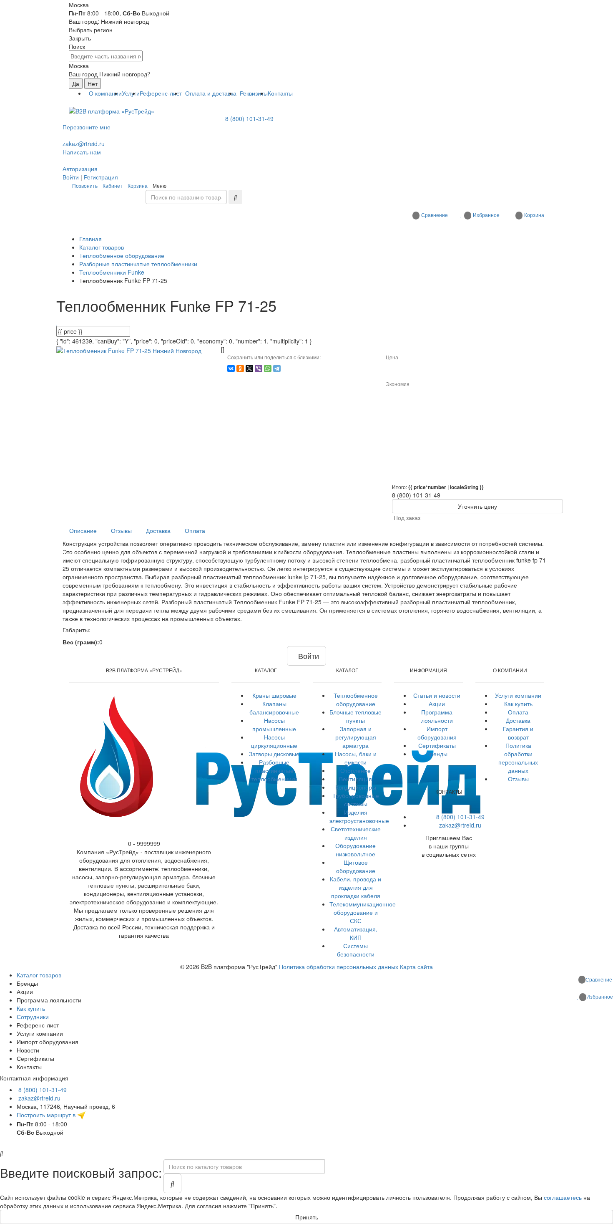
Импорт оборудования (437, 732)
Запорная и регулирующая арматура (355, 737)
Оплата (518, 712)
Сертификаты (437, 745)
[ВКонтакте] (231, 368)
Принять (306, 1217)
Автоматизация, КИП (355, 933)
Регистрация (101, 177)
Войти (71, 177)
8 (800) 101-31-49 (249, 118)
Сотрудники (33, 1016)
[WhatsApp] (267, 368)
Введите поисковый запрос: (81, 1172)
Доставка (518, 720)
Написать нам (82, 152)
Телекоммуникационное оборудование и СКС (362, 912)
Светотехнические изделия (356, 833)
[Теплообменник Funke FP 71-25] (128, 349)
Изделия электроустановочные (359, 816)
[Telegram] (277, 368)
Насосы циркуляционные (274, 741)
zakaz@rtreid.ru (84, 143)
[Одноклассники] (240, 368)
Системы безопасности (355, 949)
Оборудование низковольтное (355, 849)
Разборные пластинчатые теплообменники (274, 770)
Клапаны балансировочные (274, 707)
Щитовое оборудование (355, 866)
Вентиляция (355, 779)
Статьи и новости (436, 695)
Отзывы (518, 779)
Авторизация (80, 168)
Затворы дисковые (274, 754)
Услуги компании (518, 695)
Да (75, 83)
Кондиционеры (355, 787)
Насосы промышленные (274, 724)
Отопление (355, 770)
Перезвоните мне (87, 127)
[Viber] (258, 368)
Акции (437, 703)
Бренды (436, 754)
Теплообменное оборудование (356, 699)
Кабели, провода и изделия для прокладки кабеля (355, 887)
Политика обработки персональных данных (518, 758)
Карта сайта (416, 966)
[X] (249, 368)
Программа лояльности (437, 716)
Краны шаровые (274, 695)
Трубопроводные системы (355, 799)
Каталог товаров (39, 975)
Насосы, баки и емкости (356, 758)
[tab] (83, 530)
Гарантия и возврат (518, 732)
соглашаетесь (563, 1197)
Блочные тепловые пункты (355, 716)
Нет (93, 83)
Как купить (518, 703)
